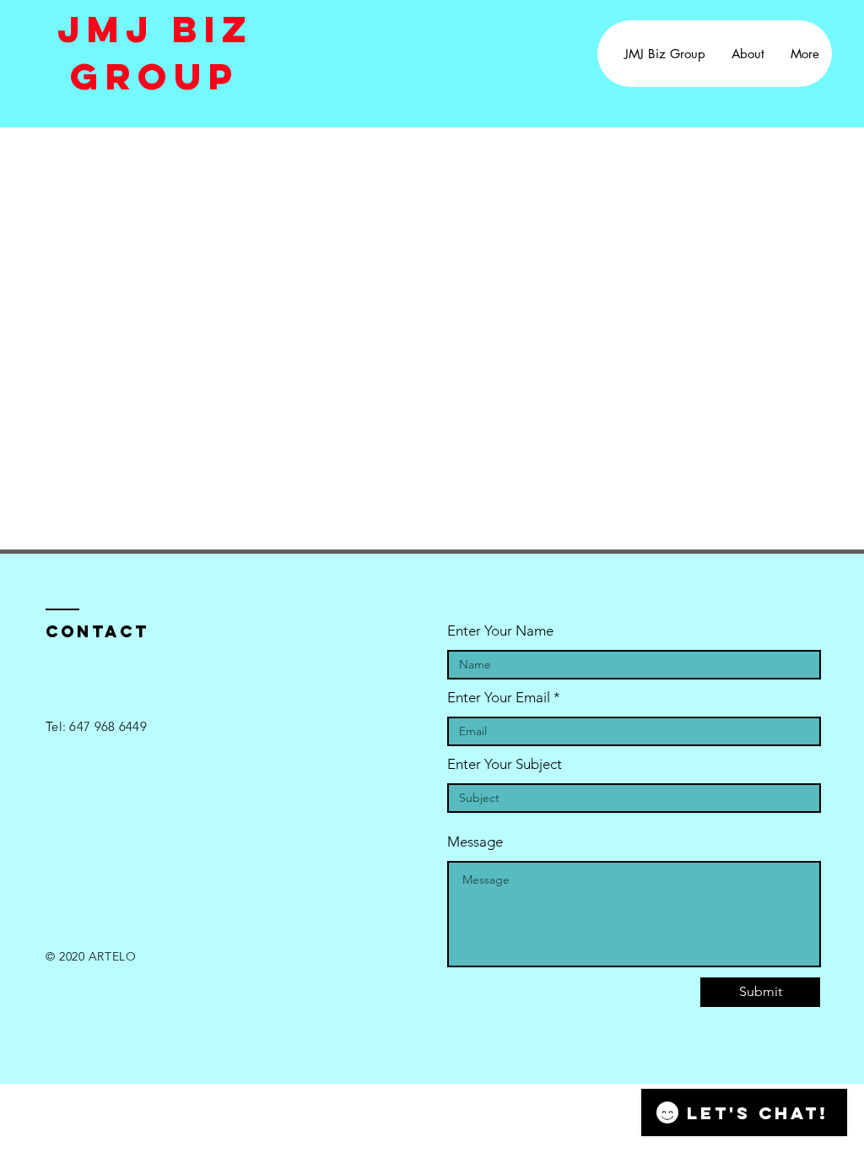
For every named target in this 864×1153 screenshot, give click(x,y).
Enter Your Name (500, 631)
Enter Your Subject (504, 764)
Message (475, 842)
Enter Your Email (498, 697)
